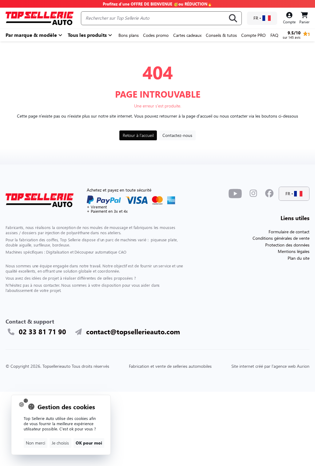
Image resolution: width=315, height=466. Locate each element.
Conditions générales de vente (281, 238)
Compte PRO (253, 35)
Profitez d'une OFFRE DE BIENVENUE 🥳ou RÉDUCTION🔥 (157, 3)
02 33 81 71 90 (42, 331)
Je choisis (60, 443)
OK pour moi (89, 443)
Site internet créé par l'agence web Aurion (270, 366)
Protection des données (287, 245)
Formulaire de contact (289, 232)
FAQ (274, 35)
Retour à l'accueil (138, 135)
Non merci (35, 443)
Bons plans (128, 35)
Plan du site (298, 258)
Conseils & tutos (221, 35)
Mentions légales (293, 251)
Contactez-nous (177, 135)
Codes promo (156, 35)
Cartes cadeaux (187, 35)
